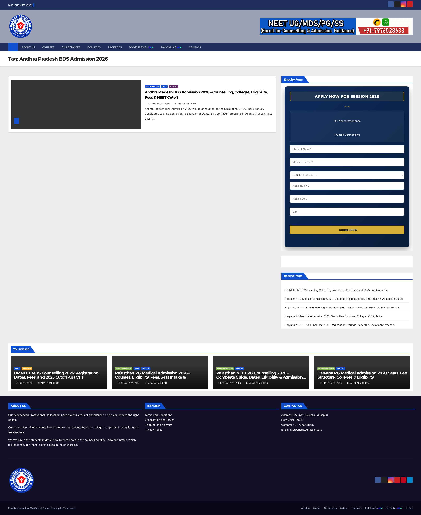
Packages (115, 47)
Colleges (94, 47)
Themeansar (69, 508)
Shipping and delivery (158, 424)
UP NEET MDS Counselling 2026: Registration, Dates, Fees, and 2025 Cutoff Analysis (336, 290)
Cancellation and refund (159, 419)
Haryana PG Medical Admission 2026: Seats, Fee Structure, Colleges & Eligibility (333, 316)
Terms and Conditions (158, 415)
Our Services (71, 47)
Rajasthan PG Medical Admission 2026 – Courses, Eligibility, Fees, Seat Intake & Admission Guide (344, 298)
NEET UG (173, 86)
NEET (164, 86)
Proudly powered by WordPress (24, 508)
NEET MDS (27, 368)
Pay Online (169, 47)
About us (28, 47)
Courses (48, 47)
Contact (195, 47)
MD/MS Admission (123, 368)
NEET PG (145, 368)
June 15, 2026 (25, 383)
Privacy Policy (153, 429)
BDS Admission (152, 86)
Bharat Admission (186, 104)
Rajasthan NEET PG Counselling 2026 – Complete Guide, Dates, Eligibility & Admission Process (343, 307)
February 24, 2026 (158, 104)
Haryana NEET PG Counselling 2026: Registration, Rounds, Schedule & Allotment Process (339, 325)
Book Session (139, 47)
